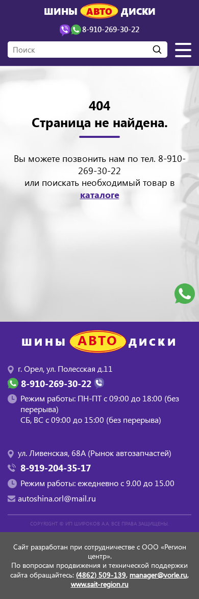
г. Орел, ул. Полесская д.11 (65, 368)
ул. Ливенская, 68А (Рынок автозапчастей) (94, 452)
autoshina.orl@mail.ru (57, 498)
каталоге (99, 194)
